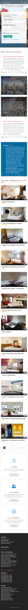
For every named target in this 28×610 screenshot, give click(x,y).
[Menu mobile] (26, 3)
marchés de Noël (19, 64)
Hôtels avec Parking (5, 593)
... (15, 447)
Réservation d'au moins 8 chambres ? (10, 39)
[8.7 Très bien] (12, 214)
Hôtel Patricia (6, 332)
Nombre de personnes (10, 25)
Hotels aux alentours (5, 558)
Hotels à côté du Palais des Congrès (9, 554)
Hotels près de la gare (6, 563)
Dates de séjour (8, 19)
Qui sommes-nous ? (5, 539)
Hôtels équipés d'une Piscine (7, 594)
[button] (22, 2)
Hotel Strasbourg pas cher (6, 581)
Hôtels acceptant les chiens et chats (8, 589)
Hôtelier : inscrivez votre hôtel (7, 541)
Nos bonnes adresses (5, 543)
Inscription (14, 525)
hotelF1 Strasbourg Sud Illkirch (12, 397)
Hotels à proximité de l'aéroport (7, 555)
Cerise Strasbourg (8, 202)
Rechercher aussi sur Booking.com (12, 33)
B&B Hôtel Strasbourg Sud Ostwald (13, 267)
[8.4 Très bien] (11, 431)
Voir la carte (14, 474)
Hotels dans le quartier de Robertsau (9, 562)
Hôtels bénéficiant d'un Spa (7, 599)
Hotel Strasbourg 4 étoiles (6, 579)
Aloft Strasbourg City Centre (12, 223)
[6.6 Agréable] (11, 236)
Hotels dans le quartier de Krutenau (8, 560)
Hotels (4, 10)
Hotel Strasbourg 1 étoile (6, 575)
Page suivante (21, 447)
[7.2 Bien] (12, 192)
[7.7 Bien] (12, 257)
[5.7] (11, 366)
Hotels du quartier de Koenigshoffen (8, 556)
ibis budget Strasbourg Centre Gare (14, 418)
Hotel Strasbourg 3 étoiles (6, 577)
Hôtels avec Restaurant (6, 597)
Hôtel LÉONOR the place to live (12, 310)
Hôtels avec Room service (6, 598)
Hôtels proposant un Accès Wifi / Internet (10, 591)
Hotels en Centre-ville (5, 559)
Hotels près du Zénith (5, 566)
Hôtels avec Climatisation (6, 587)
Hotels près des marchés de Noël (8, 565)
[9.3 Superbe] (14, 301)
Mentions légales (4, 540)
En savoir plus (14, 500)
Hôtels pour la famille (5, 595)
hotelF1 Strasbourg (8, 375)
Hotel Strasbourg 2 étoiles (6, 576)
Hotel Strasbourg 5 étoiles (6, 580)
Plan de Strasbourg (8, 570)
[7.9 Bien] (11, 409)
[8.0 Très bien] (12, 322)
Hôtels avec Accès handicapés (7, 590)
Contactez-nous (6, 549)
